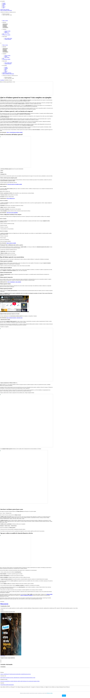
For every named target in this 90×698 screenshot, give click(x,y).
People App (5, 684)
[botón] (0, 43)
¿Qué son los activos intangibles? (12, 212)
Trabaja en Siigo (32, 677)
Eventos (24, 677)
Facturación (4, 25)
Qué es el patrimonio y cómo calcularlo (14, 281)
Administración (5, 24)
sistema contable (49, 594)
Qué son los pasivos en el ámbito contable (14, 184)
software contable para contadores (27, 595)
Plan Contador (21, 674)
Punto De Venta (8, 674)
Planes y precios (5, 20)
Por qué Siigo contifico (12, 677)
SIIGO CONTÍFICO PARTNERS (6, 10)
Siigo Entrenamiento (10, 684)
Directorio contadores (19, 677)
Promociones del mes (27, 674)
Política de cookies (10, 681)
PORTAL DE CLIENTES (4, 9)
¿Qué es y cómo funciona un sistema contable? (14, 132)
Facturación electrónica (15, 674)
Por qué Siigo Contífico (6, 34)
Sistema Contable (3, 674)
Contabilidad (5, 26)
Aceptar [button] (64, 695)
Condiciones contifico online (17, 681)
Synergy (1, 684)
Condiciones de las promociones (27, 681)
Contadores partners (5, 677)
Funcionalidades (5, 27)
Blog (3, 33)
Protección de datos (3, 681)
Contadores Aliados (36, 681)
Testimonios (28, 677)
